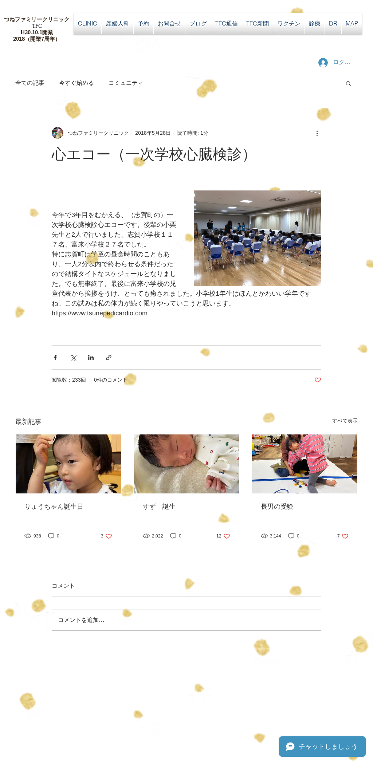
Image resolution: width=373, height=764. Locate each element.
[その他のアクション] (317, 133)
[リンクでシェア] (108, 357)
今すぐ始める (76, 83)
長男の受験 (277, 506)
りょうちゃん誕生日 (53, 506)
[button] (348, 83)
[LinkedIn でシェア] (90, 357)
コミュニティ (126, 83)
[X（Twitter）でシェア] (73, 357)
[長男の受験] (304, 463)
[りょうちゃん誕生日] (68, 463)
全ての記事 (29, 83)
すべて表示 (345, 421)
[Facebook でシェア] (55, 357)
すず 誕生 (159, 506)
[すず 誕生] (186, 463)
